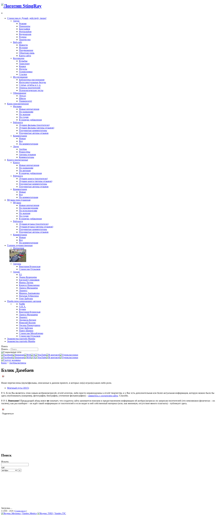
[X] (33, 355)
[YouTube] (40, 355)
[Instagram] (18, 355)
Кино (4, 363)
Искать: (5, 461)
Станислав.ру (20, 511)
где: (3, 467)
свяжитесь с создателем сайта (103, 395)
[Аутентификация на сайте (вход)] (11, 360)
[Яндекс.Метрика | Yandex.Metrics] (19, 513)
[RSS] (27, 355)
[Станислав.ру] (21, 5)
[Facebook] (7, 355)
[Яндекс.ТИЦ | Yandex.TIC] (51, 513)
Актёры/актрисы (17, 363)
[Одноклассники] (69, 355)
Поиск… (5, 349)
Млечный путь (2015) (18, 388)
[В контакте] (53, 355)
